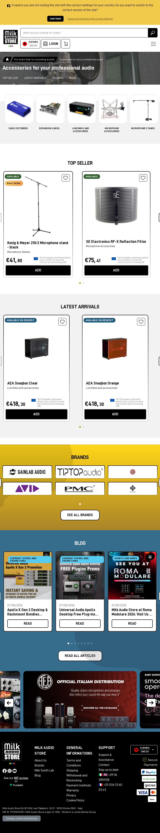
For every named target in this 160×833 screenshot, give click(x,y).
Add (38, 270)
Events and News (126, 558)
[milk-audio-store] (10, 38)
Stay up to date (109, 769)
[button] (68, 643)
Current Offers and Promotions (23, 559)
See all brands (80, 515)
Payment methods (78, 785)
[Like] (66, 178)
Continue (55, 18)
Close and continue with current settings (90, 18)
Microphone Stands (143, 128)
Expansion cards (49, 128)
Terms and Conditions (73, 763)
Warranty (72, 790)
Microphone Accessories (100, 246)
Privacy (71, 795)
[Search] (153, 32)
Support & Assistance (106, 757)
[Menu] (153, 44)
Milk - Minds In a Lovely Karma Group (75, 812)
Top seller (10, 77)
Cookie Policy (75, 800)
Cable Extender (18, 128)
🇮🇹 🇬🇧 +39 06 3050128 (108, 777)
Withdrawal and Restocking (76, 778)
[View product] (38, 205)
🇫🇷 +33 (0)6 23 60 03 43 (110, 787)
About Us (41, 760)
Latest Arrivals (35, 77)
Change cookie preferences (21, 818)
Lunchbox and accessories (23, 388)
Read (28, 623)
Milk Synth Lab (44, 770)
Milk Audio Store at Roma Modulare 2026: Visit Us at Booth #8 (132, 612)
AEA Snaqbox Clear (22, 383)
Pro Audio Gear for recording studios (34, 59)
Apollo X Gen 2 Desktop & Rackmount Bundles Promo (27, 612)
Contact (104, 764)
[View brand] (27, 472)
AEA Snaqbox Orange (102, 383)
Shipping (72, 770)
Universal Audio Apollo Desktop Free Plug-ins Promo (77, 612)
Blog (72, 77)
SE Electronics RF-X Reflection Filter (116, 241)
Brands (57, 77)
